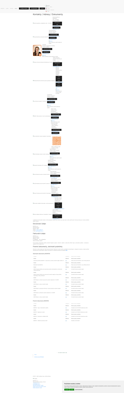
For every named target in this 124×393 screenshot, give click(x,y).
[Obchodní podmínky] (60, 352)
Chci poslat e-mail (57, 23)
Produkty (2, 8)
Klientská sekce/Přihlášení (39, 356)
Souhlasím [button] (67, 389)
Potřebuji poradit (23, 8)
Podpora (11, 8)
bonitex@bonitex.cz (36, 384)
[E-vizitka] (66, 352)
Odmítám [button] (71, 389)
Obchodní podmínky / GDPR (38, 385)
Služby (7, 8)
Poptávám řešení (34, 8)
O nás (16, 8)
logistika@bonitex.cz (39, 230)
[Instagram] (63, 352)
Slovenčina (52, 9)
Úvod (35, 354)
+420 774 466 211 (39, 229)
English (48, 8)
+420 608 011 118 (36, 383)
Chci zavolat (56, 27)
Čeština (51, 6)
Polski (48, 11)
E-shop (42, 8)
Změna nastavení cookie (37, 387)
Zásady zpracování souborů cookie (39, 386)
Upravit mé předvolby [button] (78, 389)
